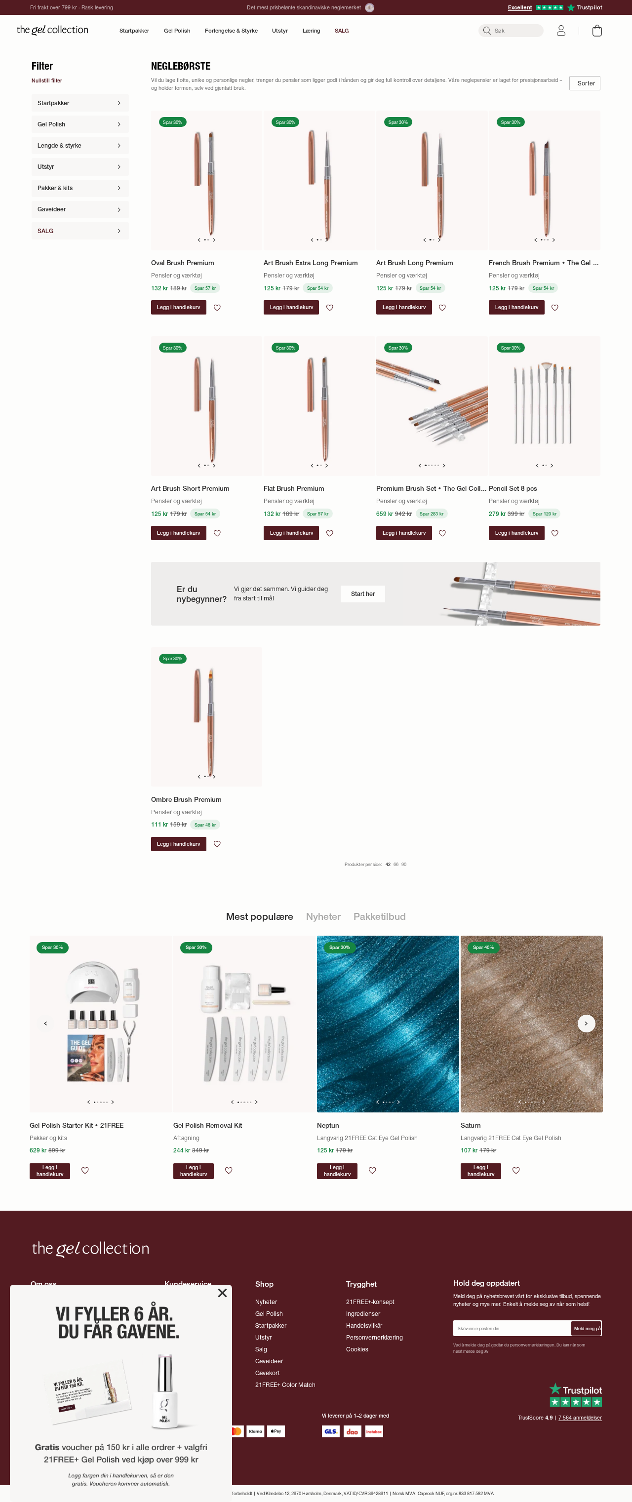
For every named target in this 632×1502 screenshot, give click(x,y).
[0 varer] (597, 31)
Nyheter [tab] (323, 916)
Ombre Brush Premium (186, 799)
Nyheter (266, 1301)
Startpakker (134, 30)
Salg (261, 1349)
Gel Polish (177, 30)
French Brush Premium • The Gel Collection (544, 262)
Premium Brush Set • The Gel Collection (432, 488)
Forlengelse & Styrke (231, 30)
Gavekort (267, 1373)
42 (388, 864)
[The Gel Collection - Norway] (52, 30)
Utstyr (280, 30)
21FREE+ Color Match (285, 1384)
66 (396, 864)
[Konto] (561, 30)
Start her (363, 593)
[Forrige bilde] (199, 240)
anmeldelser (580, 1418)
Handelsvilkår (364, 1325)
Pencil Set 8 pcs (513, 488)
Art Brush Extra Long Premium (311, 262)
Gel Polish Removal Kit (207, 1125)
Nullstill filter (47, 81)
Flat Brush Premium (294, 488)
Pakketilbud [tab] (380, 916)
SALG (342, 30)
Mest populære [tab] (259, 916)
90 (403, 864)
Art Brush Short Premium (190, 488)
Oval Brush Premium (182, 262)
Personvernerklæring (374, 1337)
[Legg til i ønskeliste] (217, 308)
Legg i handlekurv (50, 1170)
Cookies (357, 1349)
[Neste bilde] (214, 240)
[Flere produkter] (586, 1023)
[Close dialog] (222, 1293)
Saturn (471, 1125)
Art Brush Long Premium (414, 262)
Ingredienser (363, 1313)
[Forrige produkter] (45, 1023)
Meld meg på (587, 1328)
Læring (311, 30)
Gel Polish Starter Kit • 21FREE (76, 1125)
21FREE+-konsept (370, 1301)
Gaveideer (269, 1361)
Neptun (328, 1125)
